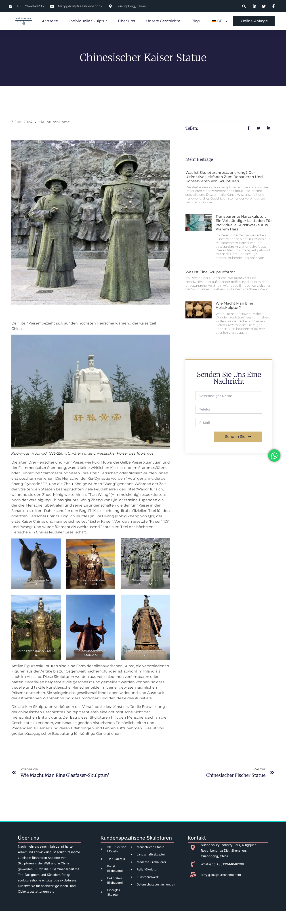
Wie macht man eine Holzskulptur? (234, 305)
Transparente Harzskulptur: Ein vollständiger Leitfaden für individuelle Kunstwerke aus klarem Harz (244, 223)
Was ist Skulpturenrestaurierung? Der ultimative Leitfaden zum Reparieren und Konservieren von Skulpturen (224, 176)
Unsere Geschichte (163, 21)
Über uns (126, 21)
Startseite (49, 21)
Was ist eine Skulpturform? (210, 272)
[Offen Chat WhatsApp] (274, 455)
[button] (244, 6)
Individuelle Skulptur (88, 21)
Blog (195, 21)
